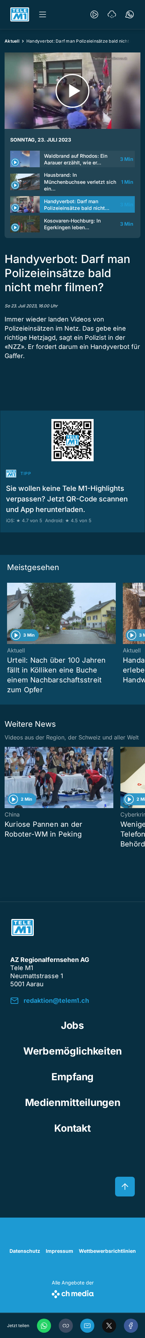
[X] (109, 1326)
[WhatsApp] (44, 1326)
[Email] (87, 1326)
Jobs (72, 1025)
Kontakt (72, 1128)
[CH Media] (73, 1293)
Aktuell (12, 41)
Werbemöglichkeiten (72, 1051)
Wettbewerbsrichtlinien (107, 1251)
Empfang (72, 1077)
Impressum (59, 1251)
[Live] (94, 14)
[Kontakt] (129, 14)
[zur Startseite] (19, 14)
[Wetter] (112, 14)
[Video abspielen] (72, 90)
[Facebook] (131, 1326)
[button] (66, 1326)
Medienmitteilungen (72, 1102)
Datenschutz (25, 1251)
